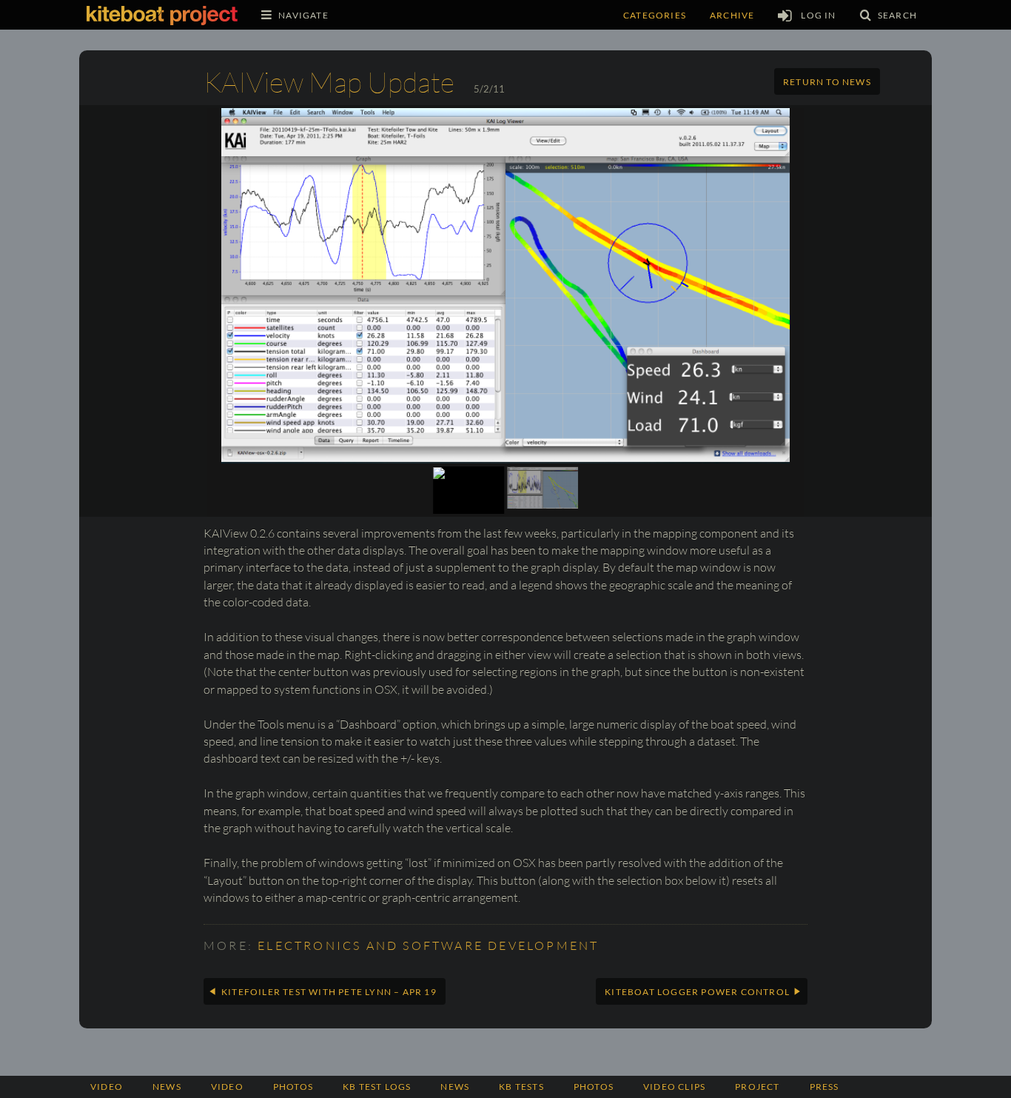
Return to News (827, 81)
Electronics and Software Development (428, 945)
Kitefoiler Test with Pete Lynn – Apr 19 (329, 991)
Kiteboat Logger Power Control (697, 991)
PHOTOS (293, 1086)
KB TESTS (521, 1086)
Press (824, 1086)
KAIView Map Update (329, 81)
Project (757, 1086)
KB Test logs (377, 1086)
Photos (594, 1086)
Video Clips (674, 1086)
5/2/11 (489, 89)
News (166, 1086)
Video (106, 1086)
